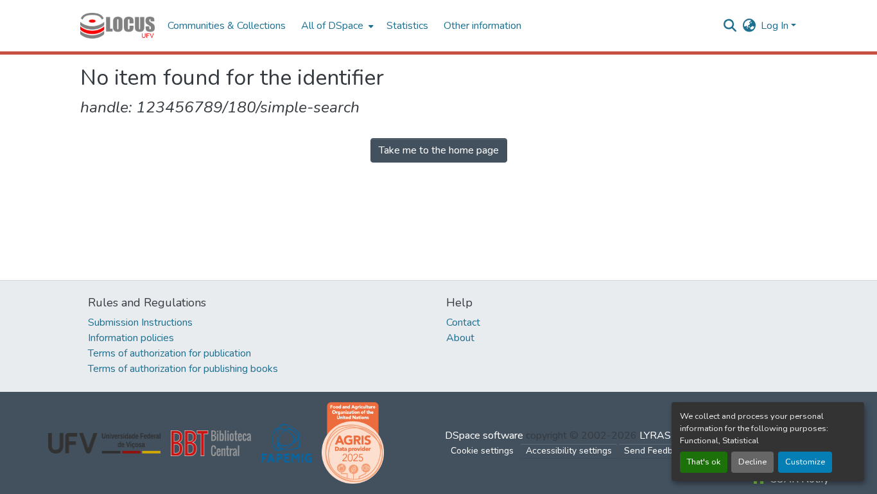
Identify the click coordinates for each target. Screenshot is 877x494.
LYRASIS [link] (659, 435)
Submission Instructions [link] (140, 322)
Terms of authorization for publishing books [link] (183, 369)
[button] (117, 26)
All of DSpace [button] (332, 26)
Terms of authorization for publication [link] (169, 353)
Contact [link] (463, 322)
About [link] (460, 338)
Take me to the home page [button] (439, 150)
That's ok (703, 462)
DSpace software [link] (484, 435)
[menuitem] (336, 25)
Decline (752, 462)
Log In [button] (776, 26)
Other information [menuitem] (482, 26)
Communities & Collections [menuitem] (227, 26)
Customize (805, 462)
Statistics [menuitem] (407, 26)
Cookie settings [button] (482, 451)
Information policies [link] (131, 338)
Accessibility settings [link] (569, 451)
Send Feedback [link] (655, 451)
